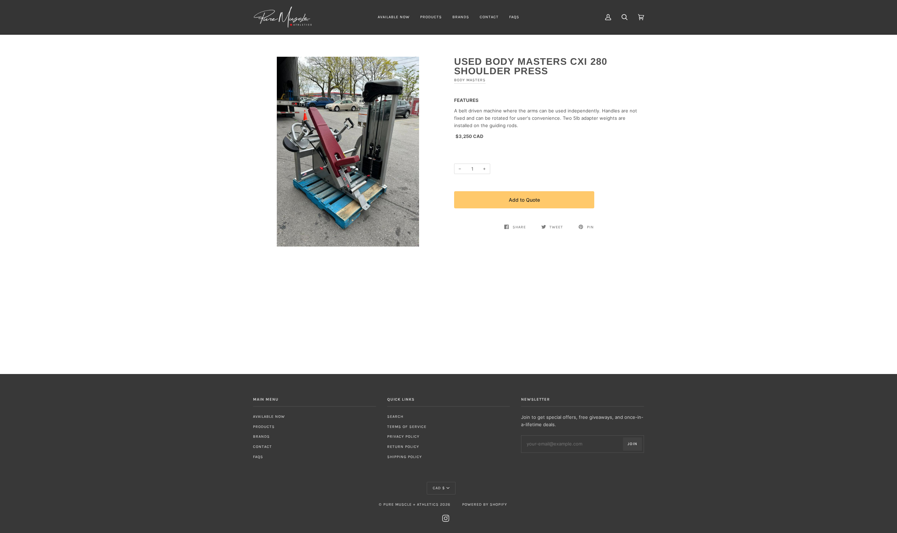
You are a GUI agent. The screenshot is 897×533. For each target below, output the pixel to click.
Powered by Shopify (484, 504)
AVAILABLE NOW (269, 416)
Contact (262, 446)
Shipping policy (404, 457)
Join (632, 444)
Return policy (403, 446)
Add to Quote (524, 200)
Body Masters (470, 80)
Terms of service (406, 426)
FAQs (258, 457)
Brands (261, 436)
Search (395, 416)
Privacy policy (403, 436)
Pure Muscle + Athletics (411, 504)
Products (264, 426)
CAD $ (439, 488)
